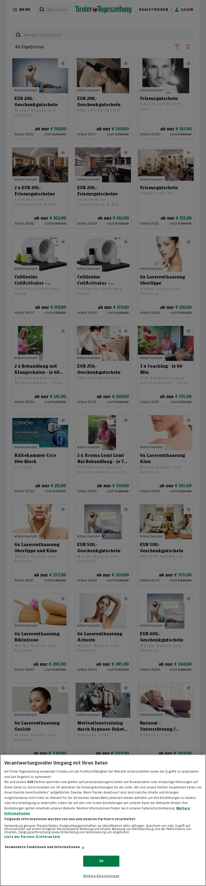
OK (101, 861)
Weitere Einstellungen (101, 876)
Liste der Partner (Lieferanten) (32, 836)
